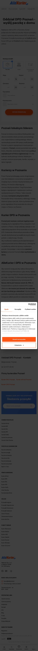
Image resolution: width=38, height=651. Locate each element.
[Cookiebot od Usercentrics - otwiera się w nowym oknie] (28, 304)
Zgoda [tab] (6, 309)
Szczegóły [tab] (18, 309)
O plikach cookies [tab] (30, 309)
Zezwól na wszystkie (19, 339)
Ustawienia (18, 345)
